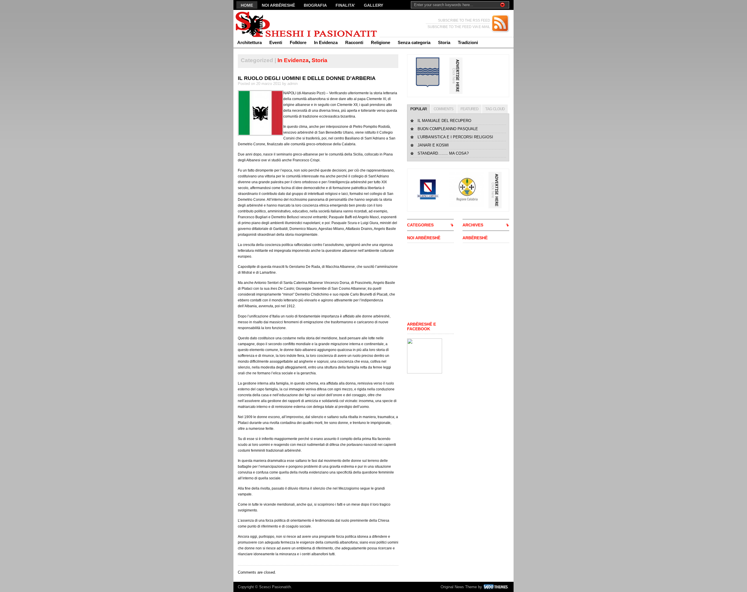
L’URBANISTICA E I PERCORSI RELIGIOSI (455, 137)
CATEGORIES (420, 225)
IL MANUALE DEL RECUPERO (444, 120)
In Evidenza (326, 42)
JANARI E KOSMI (433, 145)
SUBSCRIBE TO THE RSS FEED (464, 20)
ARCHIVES (472, 225)
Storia (444, 42)
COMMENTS (443, 109)
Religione (380, 42)
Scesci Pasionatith (275, 587)
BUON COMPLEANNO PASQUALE (448, 129)
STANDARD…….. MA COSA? (443, 153)
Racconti (354, 42)
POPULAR (418, 109)
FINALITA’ (345, 5)
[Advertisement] (424, 282)
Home (247, 5)
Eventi (275, 42)
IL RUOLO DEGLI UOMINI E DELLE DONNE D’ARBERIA (307, 78)
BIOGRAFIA (315, 5)
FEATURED (469, 109)
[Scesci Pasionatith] (290, 23)
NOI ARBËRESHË (278, 5)
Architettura (249, 42)
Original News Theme (459, 587)
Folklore (298, 42)
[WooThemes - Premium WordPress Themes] (495, 587)
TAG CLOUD (495, 109)
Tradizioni (468, 42)
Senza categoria (414, 42)
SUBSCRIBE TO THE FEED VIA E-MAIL (458, 27)
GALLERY (373, 5)
